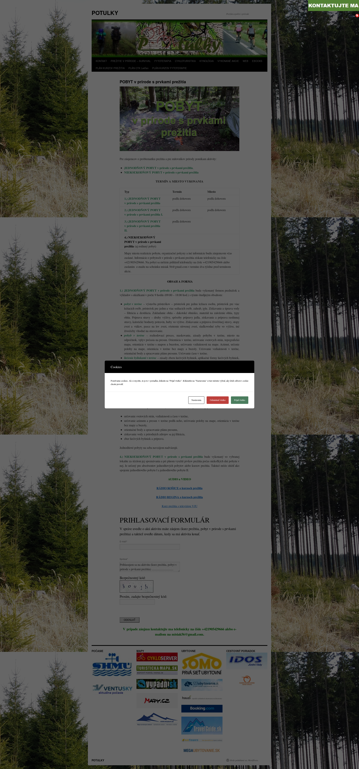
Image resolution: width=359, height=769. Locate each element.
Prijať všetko (239, 399)
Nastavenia (196, 399)
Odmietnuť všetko (217, 399)
